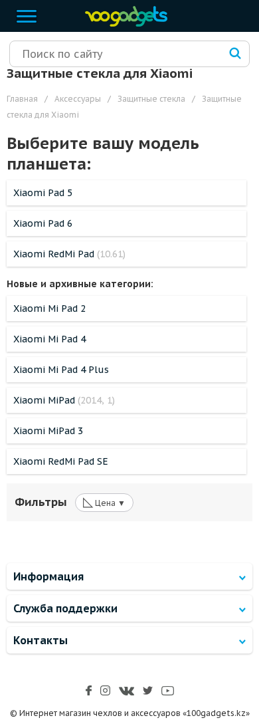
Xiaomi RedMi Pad (69, 254)
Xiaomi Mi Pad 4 (49, 339)
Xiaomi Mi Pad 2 (49, 308)
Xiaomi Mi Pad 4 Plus (61, 370)
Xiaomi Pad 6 (42, 223)
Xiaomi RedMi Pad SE (60, 461)
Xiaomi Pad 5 (42, 193)
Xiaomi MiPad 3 (48, 431)
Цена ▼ (104, 502)
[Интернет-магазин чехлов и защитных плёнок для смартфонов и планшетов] (123, 24)
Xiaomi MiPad (64, 400)
